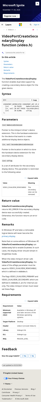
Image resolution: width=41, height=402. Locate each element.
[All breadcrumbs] (4, 29)
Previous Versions (21, 389)
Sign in (36, 24)
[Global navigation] (2, 25)
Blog (32, 389)
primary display (8, 236)
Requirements (9, 73)
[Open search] (30, 25)
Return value (8, 67)
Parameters (8, 64)
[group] (20, 108)
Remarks (7, 70)
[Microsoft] (20, 24)
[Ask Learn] (33, 29)
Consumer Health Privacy (11, 395)
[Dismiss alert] (37, 3)
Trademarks (6, 399)
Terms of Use (30, 395)
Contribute (6, 392)
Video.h (11, 30)
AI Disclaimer (7, 389)
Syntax (6, 61)
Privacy (15, 392)
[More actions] (37, 29)
